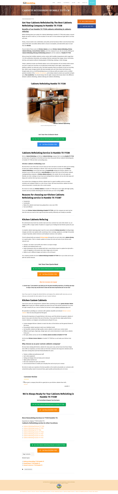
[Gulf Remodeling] (28, 2)
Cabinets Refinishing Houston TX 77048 (34, 432)
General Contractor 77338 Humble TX (33, 465)
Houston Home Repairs (93, 491)
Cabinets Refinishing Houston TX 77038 (33, 428)
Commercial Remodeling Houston (82, 491)
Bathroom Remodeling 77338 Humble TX (34, 461)
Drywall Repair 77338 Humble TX (32, 463)
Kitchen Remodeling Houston (57, 491)
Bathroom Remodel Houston (69, 491)
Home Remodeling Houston (45, 491)
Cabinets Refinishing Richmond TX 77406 (34, 426)
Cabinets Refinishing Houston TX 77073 (33, 435)
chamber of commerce (41, 73)
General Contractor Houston (33, 491)
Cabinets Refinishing (28, 469)
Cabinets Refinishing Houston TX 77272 (33, 437)
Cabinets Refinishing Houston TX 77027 (33, 434)
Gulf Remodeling (23, 491)
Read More (25, 384)
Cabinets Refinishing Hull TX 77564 (32, 430)
